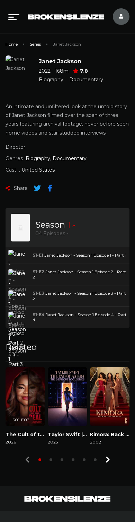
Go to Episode (27, 255)
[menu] (14, 16)
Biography (51, 79)
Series (35, 44)
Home (12, 44)
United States (38, 170)
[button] (40, 460)
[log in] (117, 17)
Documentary (86, 79)
